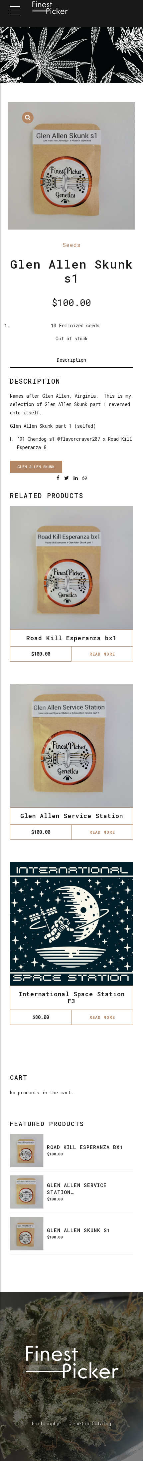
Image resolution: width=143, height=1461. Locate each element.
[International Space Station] (71, 924)
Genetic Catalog (90, 1423)
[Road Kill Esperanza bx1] (27, 1150)
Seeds (72, 244)
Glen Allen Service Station (71, 816)
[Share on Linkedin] (75, 477)
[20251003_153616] (71, 745)
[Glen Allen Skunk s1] (27, 1233)
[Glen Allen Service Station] (27, 1192)
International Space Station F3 (72, 997)
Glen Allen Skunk (36, 466)
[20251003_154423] (71, 568)
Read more (102, 654)
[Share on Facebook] (58, 477)
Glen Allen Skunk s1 (78, 1230)
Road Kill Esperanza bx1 (71, 638)
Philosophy (45, 1423)
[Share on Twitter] (66, 477)
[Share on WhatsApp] (84, 477)
